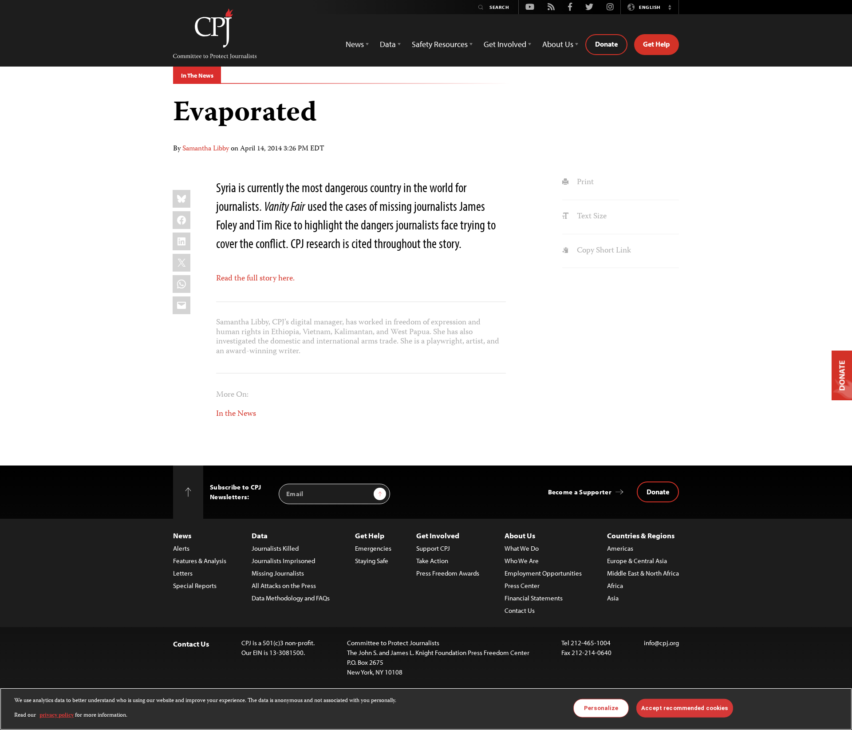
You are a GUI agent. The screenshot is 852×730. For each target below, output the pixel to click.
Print (584, 182)
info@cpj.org (661, 643)
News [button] (355, 44)
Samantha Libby (205, 149)
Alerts (181, 548)
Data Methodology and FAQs (291, 598)
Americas (620, 548)
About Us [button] (557, 44)
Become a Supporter (579, 492)
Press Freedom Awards (447, 573)
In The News (197, 75)
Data (260, 535)
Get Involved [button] (505, 44)
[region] (426, 709)
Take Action (432, 560)
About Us (520, 535)
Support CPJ (433, 548)
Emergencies (373, 548)
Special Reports (195, 585)
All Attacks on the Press (284, 585)
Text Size (590, 216)
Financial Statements (534, 598)
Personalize (601, 708)
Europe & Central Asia (637, 560)
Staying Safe (371, 560)
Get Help (656, 43)
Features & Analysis (199, 560)
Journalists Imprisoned (283, 560)
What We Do (522, 548)
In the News (236, 414)
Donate (606, 43)
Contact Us (520, 610)
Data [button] (388, 44)
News (182, 535)
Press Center (522, 585)
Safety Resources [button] (440, 44)
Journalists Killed (275, 548)
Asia (613, 598)
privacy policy (56, 715)
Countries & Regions (640, 535)
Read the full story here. (255, 278)
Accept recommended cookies (684, 708)
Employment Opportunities (543, 573)
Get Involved (437, 535)
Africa (615, 585)
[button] (669, 7)
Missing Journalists (278, 573)
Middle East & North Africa (643, 573)
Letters (183, 573)
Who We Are (522, 560)
